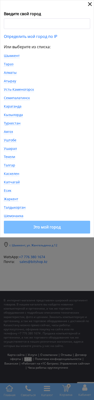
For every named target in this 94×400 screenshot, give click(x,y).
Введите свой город (22, 13)
